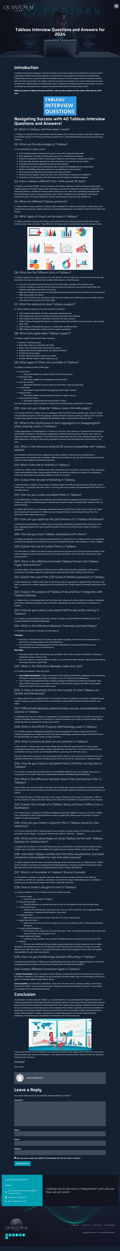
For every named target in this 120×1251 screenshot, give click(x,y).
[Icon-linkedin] (10, 1235)
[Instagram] (20, 1235)
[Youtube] (16, 1235)
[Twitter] (13, 1235)
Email (17, 1139)
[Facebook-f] (6, 1235)
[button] (116, 6)
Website (17, 1149)
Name (17, 1130)
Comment (18, 1100)
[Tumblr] (6, 1237)
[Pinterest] (23, 1235)
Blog (60, 23)
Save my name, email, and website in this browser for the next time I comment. (48, 1158)
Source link (18, 1066)
